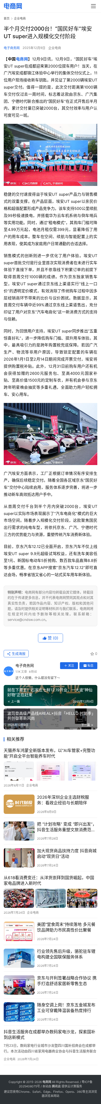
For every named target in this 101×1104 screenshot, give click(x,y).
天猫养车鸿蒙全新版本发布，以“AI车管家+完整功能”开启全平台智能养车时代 (49, 753)
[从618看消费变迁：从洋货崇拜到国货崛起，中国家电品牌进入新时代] (50, 898)
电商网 (22, 59)
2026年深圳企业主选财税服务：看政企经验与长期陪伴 (63, 800)
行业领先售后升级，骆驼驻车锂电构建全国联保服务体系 (66, 954)
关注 (71, 665)
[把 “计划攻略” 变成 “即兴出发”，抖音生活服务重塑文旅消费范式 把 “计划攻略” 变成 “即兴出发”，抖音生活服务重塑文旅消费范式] (19, 831)
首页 (7, 18)
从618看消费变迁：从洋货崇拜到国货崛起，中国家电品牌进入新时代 (49, 880)
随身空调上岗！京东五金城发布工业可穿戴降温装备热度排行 (66, 1007)
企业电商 (54, 48)
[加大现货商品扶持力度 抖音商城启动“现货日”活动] (19, 857)
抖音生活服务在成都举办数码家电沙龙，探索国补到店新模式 (49, 1034)
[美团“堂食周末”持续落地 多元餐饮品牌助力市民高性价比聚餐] (19, 931)
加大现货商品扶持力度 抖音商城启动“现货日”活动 (67, 853)
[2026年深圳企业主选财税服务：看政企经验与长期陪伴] (19, 804)
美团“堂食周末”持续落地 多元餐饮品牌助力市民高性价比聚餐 (66, 927)
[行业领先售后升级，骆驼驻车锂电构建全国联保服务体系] (19, 958)
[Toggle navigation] (93, 6)
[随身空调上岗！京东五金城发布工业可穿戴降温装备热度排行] (19, 1012)
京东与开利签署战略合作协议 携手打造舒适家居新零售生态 (67, 981)
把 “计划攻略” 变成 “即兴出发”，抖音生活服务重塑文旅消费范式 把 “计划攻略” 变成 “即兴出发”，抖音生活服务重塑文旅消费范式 (67, 827)
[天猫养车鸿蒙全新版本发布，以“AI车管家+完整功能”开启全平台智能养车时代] (50, 771)
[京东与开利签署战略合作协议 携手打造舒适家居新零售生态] (19, 985)
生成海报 (18, 653)
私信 (90, 665)
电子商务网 (12, 48)
